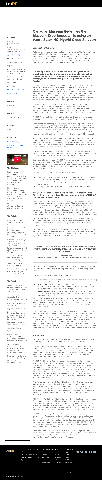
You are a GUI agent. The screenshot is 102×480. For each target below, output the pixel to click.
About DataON (69, 449)
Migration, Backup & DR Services (30, 457)
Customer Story (13, 142)
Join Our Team (69, 462)
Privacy (67, 469)
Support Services (25, 459)
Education (45, 454)
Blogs (56, 449)
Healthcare (45, 459)
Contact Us (68, 472)
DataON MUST (12, 93)
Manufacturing (46, 462)
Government (45, 457)
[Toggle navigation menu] (96, 3)
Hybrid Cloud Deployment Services (30, 454)
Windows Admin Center (16, 89)
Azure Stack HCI (13, 55)
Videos (57, 467)
